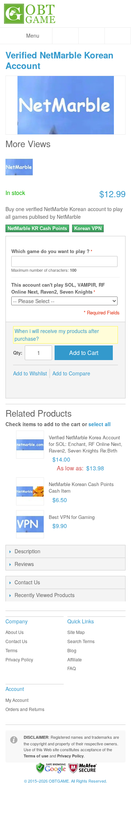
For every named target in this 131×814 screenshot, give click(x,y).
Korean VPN (88, 228)
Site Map (76, 632)
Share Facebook (20, 385)
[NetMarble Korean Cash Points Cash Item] (30, 491)
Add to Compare (71, 373)
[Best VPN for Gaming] (30, 524)
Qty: (17, 352)
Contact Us (16, 641)
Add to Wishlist (30, 373)
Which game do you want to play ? (50, 251)
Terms (11, 650)
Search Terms (81, 641)
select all (99, 424)
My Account (16, 700)
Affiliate (74, 659)
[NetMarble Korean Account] (19, 167)
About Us (14, 632)
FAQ (71, 668)
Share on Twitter (35, 385)
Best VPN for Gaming (72, 516)
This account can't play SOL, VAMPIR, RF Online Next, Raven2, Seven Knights (58, 288)
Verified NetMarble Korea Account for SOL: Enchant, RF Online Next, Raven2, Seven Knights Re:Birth (85, 444)
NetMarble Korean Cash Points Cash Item (81, 487)
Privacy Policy (19, 659)
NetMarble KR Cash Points (37, 228)
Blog (71, 650)
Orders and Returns (24, 709)
